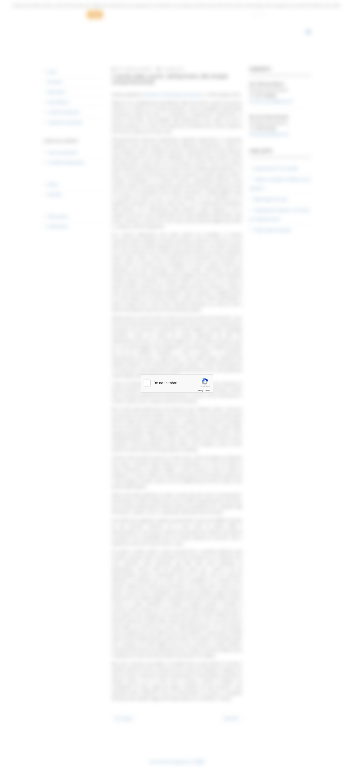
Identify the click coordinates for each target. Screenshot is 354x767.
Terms (207, 391)
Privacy (200, 391)
